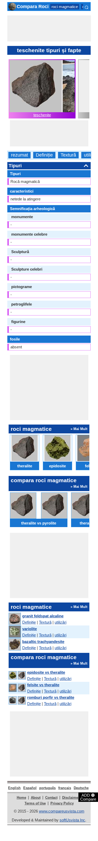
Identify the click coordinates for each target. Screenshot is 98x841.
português (47, 788)
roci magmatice (64, 6)
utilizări (60, 622)
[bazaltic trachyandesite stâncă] (14, 644)
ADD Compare (88, 796)
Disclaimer (70, 798)
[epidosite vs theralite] (17, 675)
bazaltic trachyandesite (43, 641)
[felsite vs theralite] (17, 688)
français (64, 788)
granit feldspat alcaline (43, 616)
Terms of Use (35, 803)
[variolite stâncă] (14, 631)
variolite (29, 629)
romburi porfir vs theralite (50, 697)
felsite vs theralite (43, 685)
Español (30, 788)
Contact (51, 798)
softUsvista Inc (72, 820)
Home (21, 798)
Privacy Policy (62, 803)
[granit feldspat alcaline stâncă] (14, 619)
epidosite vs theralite (46, 672)
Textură (68, 155)
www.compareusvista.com (61, 811)
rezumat (19, 155)
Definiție (44, 155)
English (14, 788)
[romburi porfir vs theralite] (17, 700)
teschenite (42, 115)
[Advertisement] (49, 28)
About (36, 798)
